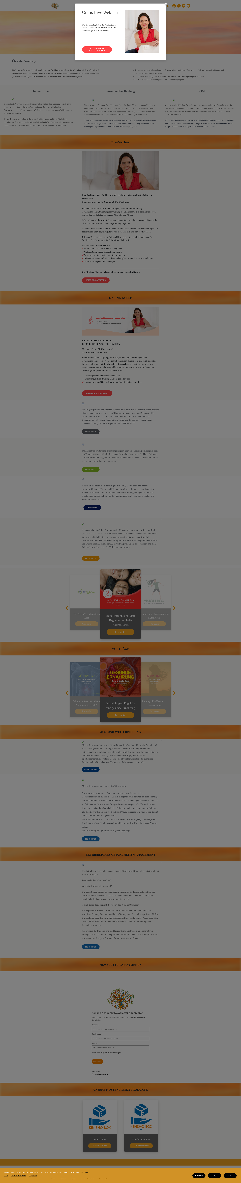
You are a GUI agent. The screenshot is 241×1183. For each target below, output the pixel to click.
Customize (199, 1175)
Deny (214, 1175)
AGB (6, 1176)
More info (84, 1172)
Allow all (230, 1175)
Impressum (33, 1176)
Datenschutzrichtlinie (18, 1176)
